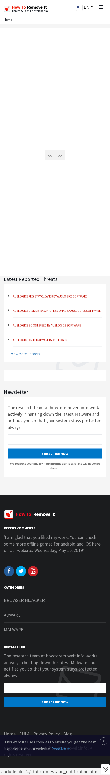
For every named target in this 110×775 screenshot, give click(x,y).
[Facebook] (9, 571)
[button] (84, 7)
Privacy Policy (46, 734)
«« (50, 155)
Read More (60, 748)
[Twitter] (21, 571)
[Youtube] (33, 571)
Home (8, 19)
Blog (67, 734)
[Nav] (100, 7)
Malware (14, 630)
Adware (12, 615)
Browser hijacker (24, 600)
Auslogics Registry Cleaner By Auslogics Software (50, 294)
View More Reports (25, 353)
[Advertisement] (55, 87)
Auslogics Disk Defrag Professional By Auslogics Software (57, 309)
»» (60, 155)
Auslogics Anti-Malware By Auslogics (40, 338)
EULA (24, 734)
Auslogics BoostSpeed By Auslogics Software (47, 324)
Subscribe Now (55, 453)
